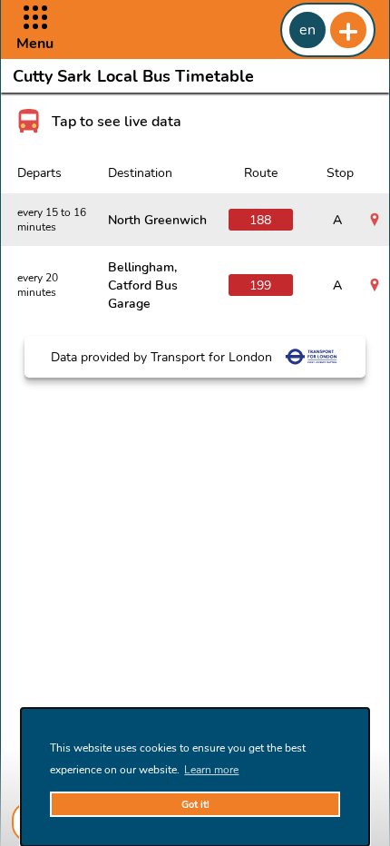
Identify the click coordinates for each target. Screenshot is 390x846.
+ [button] (348, 30)
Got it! (195, 805)
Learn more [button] (211, 769)
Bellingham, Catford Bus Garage (143, 285)
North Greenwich (157, 220)
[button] (35, 29)
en (307, 30)
